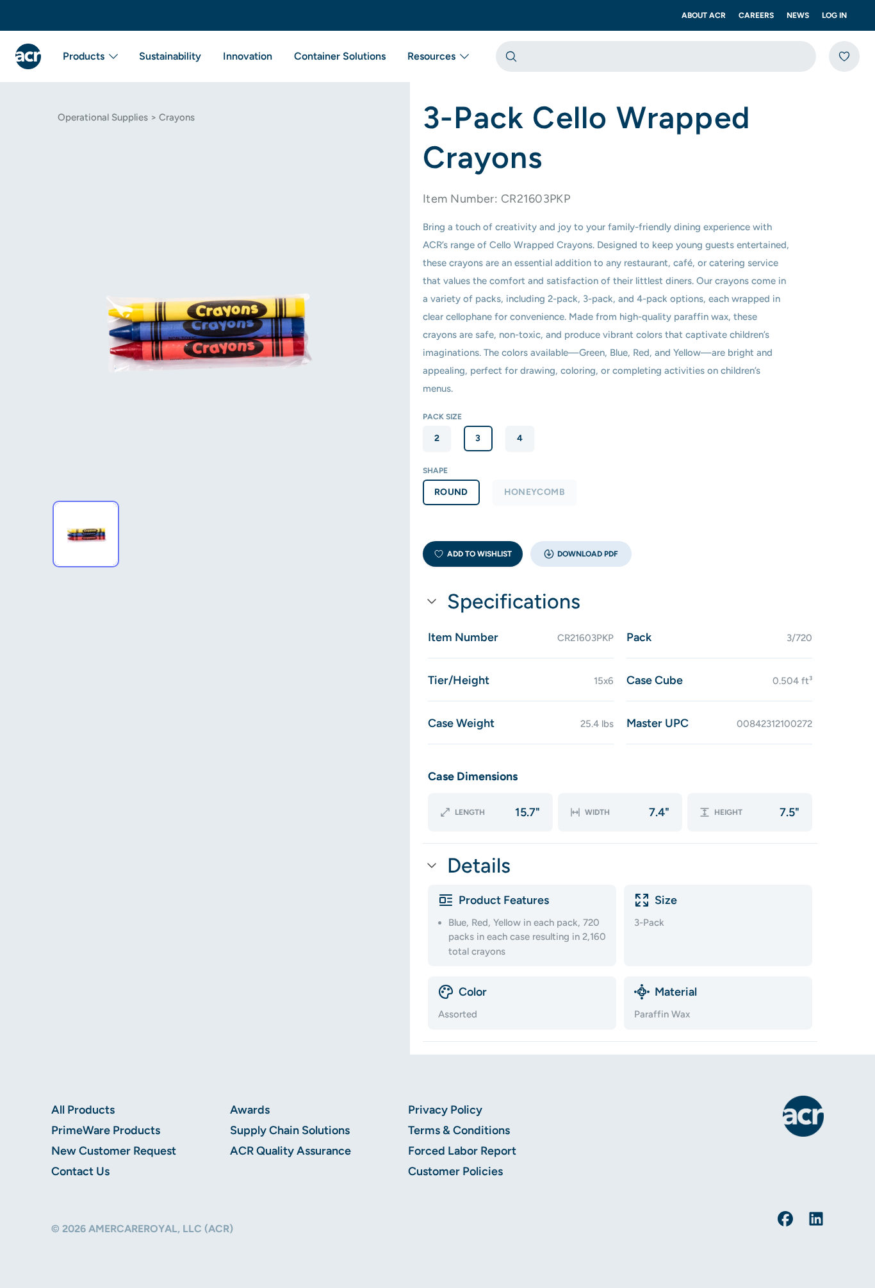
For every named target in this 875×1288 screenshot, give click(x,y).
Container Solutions (340, 56)
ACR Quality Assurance (290, 1151)
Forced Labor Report (462, 1151)
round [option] (451, 492)
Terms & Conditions (459, 1130)
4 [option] (520, 438)
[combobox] (656, 56)
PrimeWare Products (105, 1130)
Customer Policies (455, 1171)
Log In (834, 15)
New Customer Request (113, 1151)
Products (83, 56)
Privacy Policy (445, 1110)
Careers (756, 15)
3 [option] (477, 438)
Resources (431, 56)
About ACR (704, 15)
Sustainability (170, 56)
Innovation (247, 56)
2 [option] (436, 438)
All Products (83, 1110)
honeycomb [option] (534, 492)
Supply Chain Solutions (290, 1130)
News (798, 15)
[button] (581, 554)
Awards (250, 1110)
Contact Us (80, 1171)
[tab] (86, 534)
